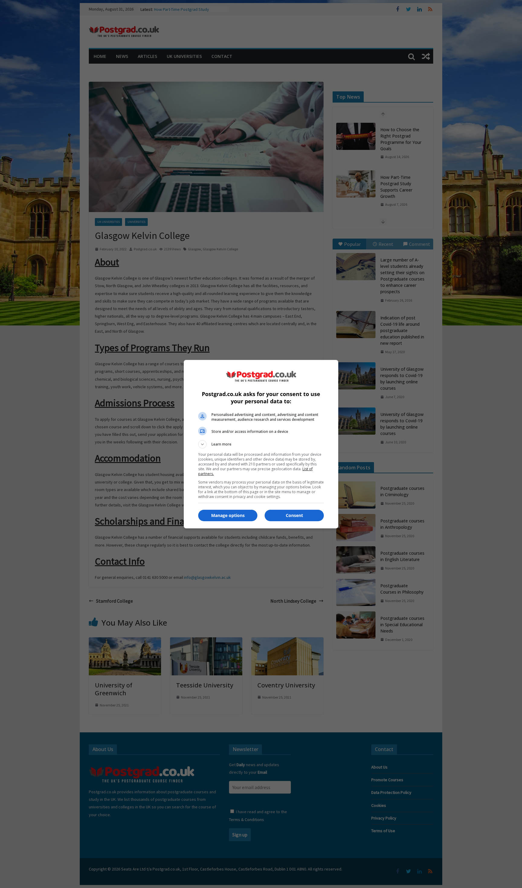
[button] (261, 444)
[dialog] (261, 444)
